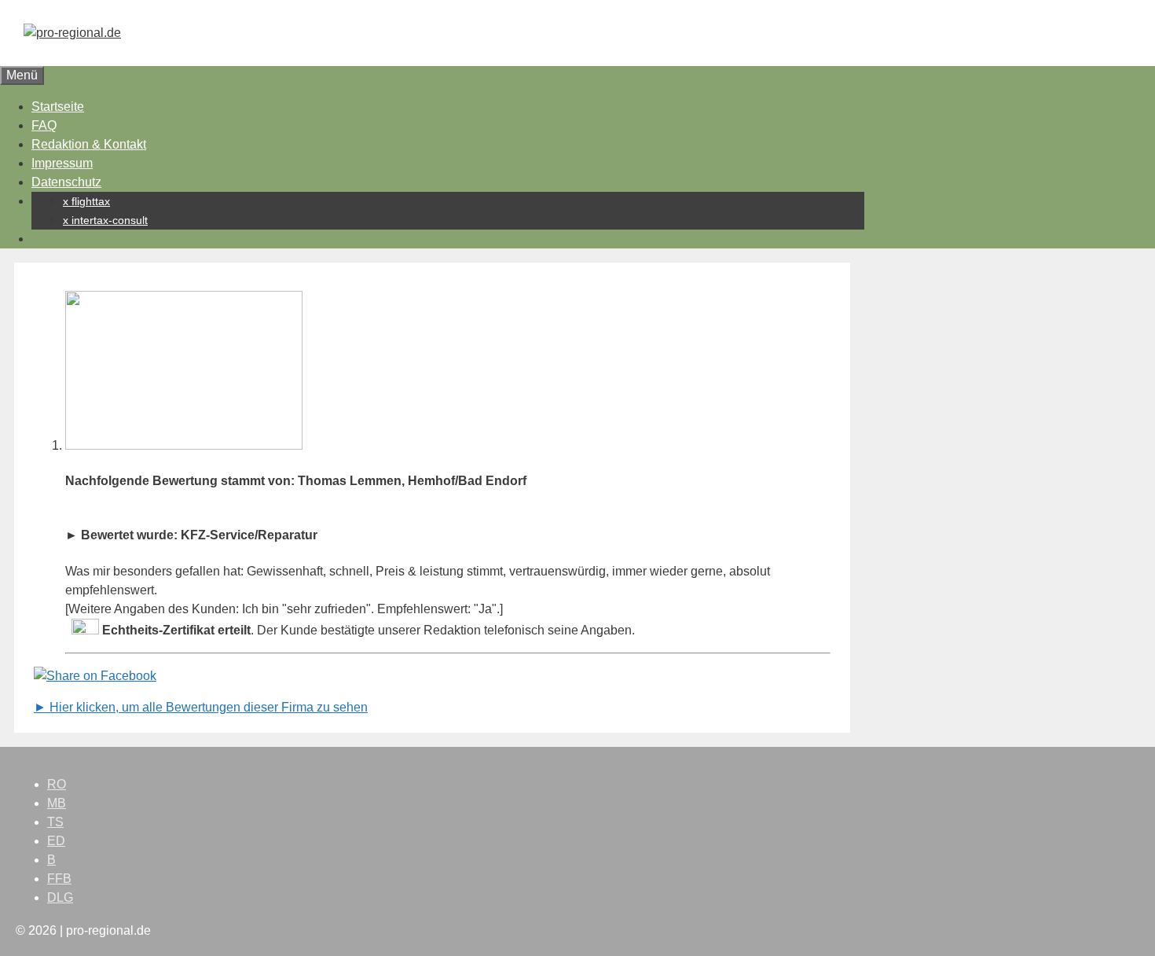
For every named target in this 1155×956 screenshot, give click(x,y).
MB (56, 803)
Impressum (62, 163)
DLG (60, 897)
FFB (59, 878)
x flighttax (86, 201)
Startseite (57, 106)
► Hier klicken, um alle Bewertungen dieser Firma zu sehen (201, 707)
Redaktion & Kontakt (88, 144)
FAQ (44, 125)
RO (56, 784)
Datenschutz (66, 182)
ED (56, 841)
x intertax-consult (105, 220)
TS (55, 822)
